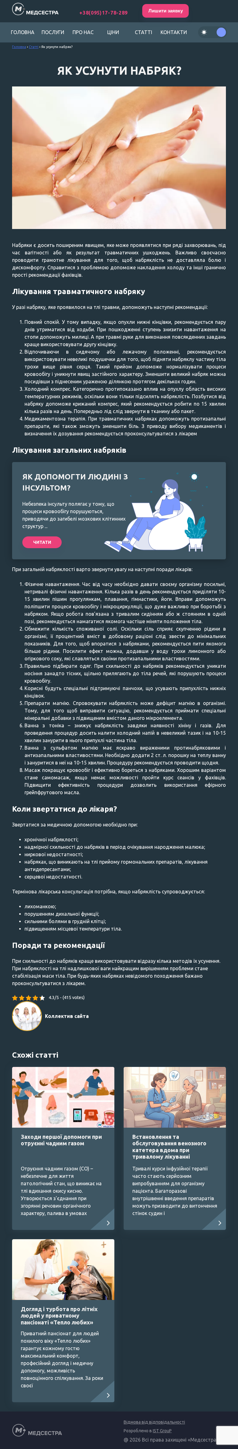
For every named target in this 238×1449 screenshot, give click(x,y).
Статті (143, 32)
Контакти (174, 32)
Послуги (53, 32)
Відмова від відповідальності (154, 1422)
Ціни (113, 32)
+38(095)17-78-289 (103, 12)
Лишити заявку (165, 10)
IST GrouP (162, 1430)
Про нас (83, 32)
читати (42, 542)
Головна (22, 32)
